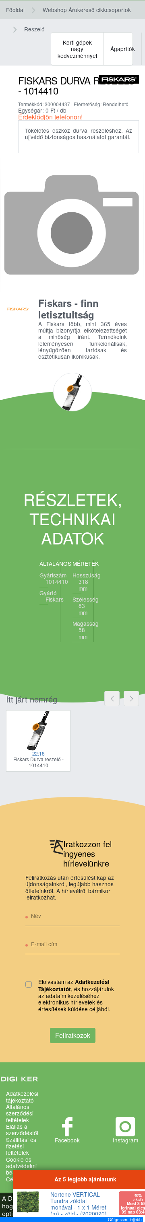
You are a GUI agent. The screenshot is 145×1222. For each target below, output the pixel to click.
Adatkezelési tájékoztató (22, 1096)
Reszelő (34, 29)
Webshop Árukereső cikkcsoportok (87, 10)
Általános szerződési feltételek (19, 1113)
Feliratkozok (72, 1035)
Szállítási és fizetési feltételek (21, 1146)
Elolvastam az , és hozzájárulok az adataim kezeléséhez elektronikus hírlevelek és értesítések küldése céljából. (76, 995)
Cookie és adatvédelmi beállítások (21, 1166)
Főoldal (15, 10)
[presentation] (112, 698)
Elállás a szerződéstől (22, 1129)
